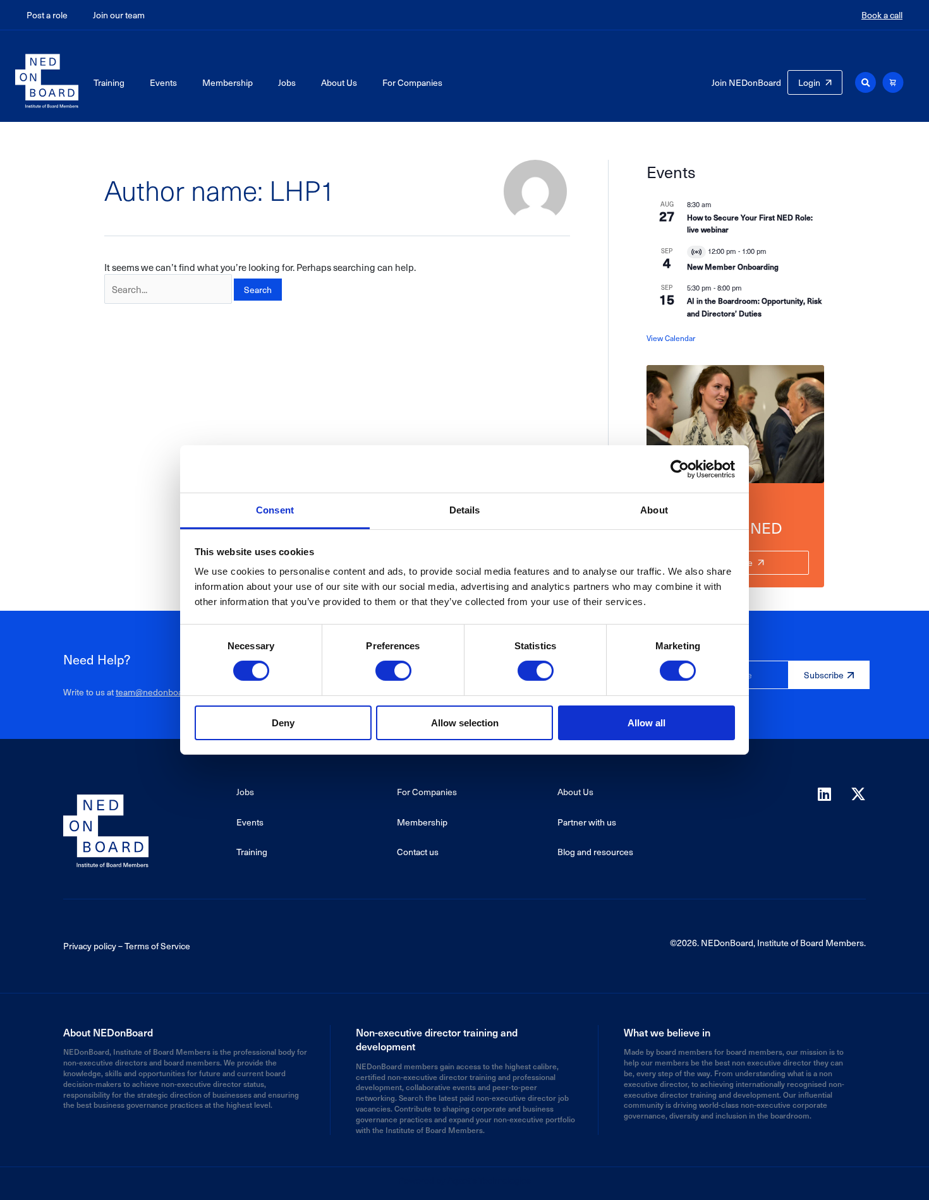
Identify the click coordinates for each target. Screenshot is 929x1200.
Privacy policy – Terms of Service (126, 946)
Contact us (418, 852)
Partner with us (586, 822)
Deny (283, 722)
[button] (865, 82)
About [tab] (654, 510)
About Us (339, 82)
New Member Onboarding (733, 266)
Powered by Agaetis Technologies (464, 1180)
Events (163, 82)
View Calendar (671, 338)
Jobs (287, 82)
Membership (227, 82)
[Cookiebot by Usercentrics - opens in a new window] (679, 468)
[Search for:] (168, 289)
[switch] (393, 671)
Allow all (646, 722)
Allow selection (465, 722)
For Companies (412, 82)
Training (109, 82)
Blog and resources (595, 852)
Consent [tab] (275, 510)
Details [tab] (464, 510)
